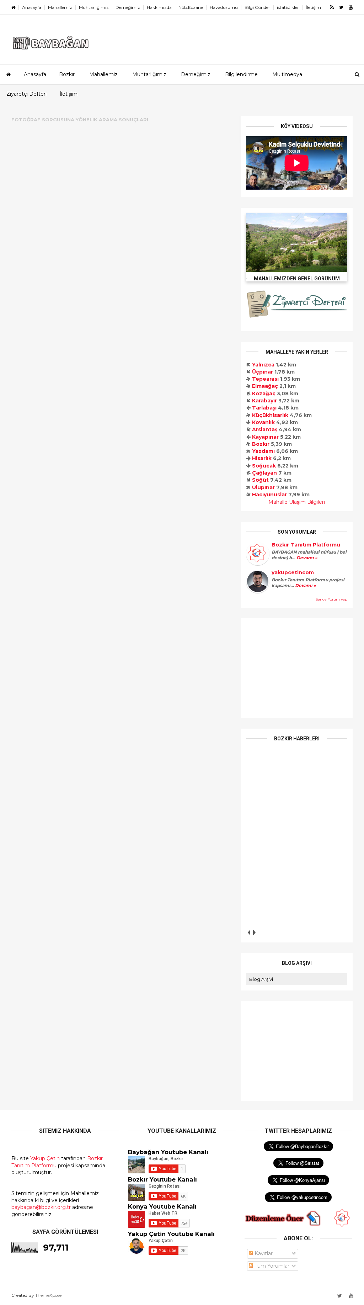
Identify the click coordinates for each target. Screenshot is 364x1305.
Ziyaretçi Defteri (26, 94)
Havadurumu (224, 7)
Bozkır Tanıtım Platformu (306, 544)
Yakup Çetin (45, 1158)
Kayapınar (265, 437)
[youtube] (351, 7)
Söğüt (260, 480)
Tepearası (265, 379)
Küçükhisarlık (270, 415)
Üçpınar (262, 372)
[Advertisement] (296, 668)
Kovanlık (263, 422)
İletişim (313, 7)
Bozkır (67, 74)
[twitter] (341, 7)
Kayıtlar (263, 1253)
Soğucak (264, 466)
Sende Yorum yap (331, 599)
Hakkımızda (159, 7)
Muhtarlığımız (94, 7)
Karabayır (264, 400)
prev (248, 932)
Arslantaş (264, 429)
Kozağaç (263, 393)
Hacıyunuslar (269, 494)
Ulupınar (263, 487)
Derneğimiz (128, 7)
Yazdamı (263, 451)
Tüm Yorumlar (271, 1266)
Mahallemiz (60, 7)
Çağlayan (264, 473)
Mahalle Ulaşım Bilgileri (296, 502)
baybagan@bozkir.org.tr (41, 1207)
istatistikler (288, 7)
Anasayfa (31, 7)
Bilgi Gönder (257, 7)
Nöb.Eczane (190, 7)
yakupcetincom (293, 572)
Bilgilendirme (241, 74)
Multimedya (287, 74)
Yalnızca (263, 364)
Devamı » (306, 557)
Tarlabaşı (264, 408)
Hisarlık (262, 458)
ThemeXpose (48, 1295)
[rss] (332, 7)
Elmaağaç (265, 386)
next (254, 932)
